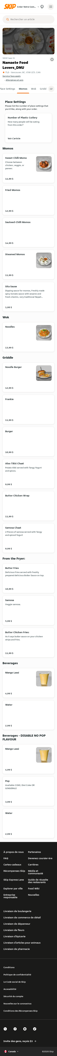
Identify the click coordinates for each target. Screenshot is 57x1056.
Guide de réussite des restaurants (38, 881)
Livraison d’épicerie (14, 936)
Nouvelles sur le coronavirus (17, 1003)
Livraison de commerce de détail (22, 917)
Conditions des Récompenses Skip (20, 1010)
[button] (23, 88)
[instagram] (25, 1031)
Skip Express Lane (13, 879)
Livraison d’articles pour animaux (22, 942)
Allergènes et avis (14, 80)
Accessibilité (9, 989)
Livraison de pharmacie (16, 949)
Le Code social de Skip (14, 981)
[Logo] (10, 6)
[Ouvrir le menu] (51, 7)
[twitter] (6, 1031)
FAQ (5, 858)
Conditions (8, 967)
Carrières (33, 864)
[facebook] (16, 1031)
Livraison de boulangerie (17, 911)
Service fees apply (12, 76)
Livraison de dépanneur (16, 923)
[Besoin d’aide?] (42, 7)
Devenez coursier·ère (40, 858)
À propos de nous (13, 852)
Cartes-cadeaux (12, 864)
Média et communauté (35, 872)
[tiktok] (35, 1031)
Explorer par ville (13, 888)
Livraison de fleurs (13, 930)
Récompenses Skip (14, 871)
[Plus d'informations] (51, 59)
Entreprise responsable (10, 896)
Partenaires (34, 852)
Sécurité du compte (13, 996)
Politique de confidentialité (17, 974)
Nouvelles (33, 894)
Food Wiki (33, 888)
